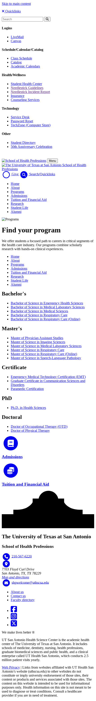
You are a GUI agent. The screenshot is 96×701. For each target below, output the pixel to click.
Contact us (18, 596)
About (15, 188)
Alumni (16, 212)
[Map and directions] (6, 563)
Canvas (16, 41)
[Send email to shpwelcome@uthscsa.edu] (6, 582)
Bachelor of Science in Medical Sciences (39, 311)
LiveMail (17, 37)
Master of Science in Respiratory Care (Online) (44, 354)
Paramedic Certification (27, 389)
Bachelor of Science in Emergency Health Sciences (47, 303)
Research (17, 204)
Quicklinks (12, 11)
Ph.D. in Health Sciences (28, 408)
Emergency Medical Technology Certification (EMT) (48, 377)
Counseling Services (25, 100)
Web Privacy (11, 667)
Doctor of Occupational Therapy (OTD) (39, 426)
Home (15, 184)
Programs (17, 192)
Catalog (16, 62)
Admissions (19, 196)
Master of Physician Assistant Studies (37, 338)
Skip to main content (16, 4)
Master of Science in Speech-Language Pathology (46, 358)
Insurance (17, 96)
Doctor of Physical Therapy (30, 430)
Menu (52, 160)
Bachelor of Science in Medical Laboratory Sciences (48, 307)
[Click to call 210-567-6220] (6, 556)
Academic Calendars (25, 66)
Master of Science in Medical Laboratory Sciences (46, 346)
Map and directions (15, 577)
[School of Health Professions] (24, 160)
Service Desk (20, 117)
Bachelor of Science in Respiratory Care (39, 315)
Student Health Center (26, 84)
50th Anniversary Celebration (31, 147)
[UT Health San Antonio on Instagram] (14, 618)
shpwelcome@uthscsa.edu (30, 582)
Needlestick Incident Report (30, 92)
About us (17, 592)
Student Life (19, 208)
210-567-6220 (22, 556)
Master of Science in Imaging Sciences (38, 342)
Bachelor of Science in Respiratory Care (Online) (45, 319)
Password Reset (22, 121)
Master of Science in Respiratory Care (37, 350)
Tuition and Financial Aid (29, 200)
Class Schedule (21, 58)
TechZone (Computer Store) (30, 125)
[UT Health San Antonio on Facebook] (14, 610)
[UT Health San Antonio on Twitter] (14, 625)
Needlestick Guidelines (27, 88)
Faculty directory (23, 600)
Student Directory (23, 143)
